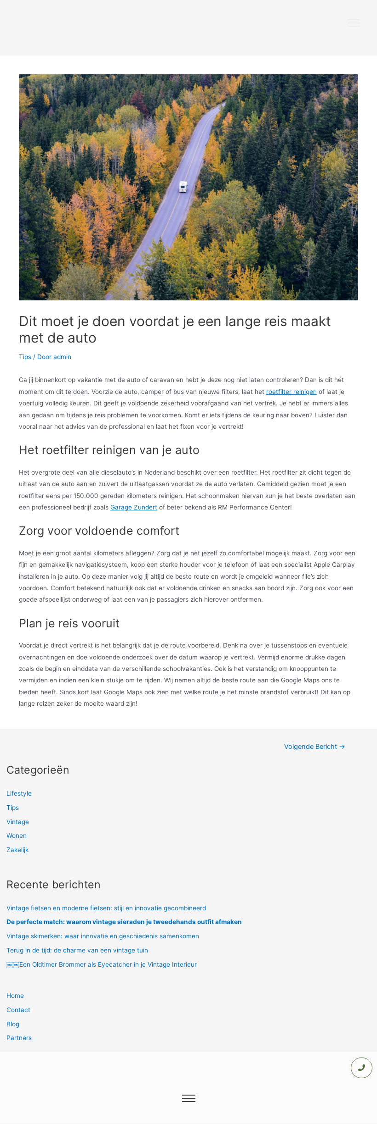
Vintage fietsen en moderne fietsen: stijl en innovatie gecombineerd (106, 908)
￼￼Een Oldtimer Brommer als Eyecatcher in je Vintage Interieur (101, 964)
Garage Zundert (133, 507)
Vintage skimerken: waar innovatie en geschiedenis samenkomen (102, 936)
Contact (18, 1009)
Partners (19, 1037)
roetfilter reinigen (291, 391)
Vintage (17, 821)
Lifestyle (19, 793)
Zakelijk (17, 849)
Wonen (16, 835)
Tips (25, 356)
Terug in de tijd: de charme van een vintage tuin (77, 950)
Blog (12, 1024)
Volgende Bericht (314, 746)
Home (15, 995)
